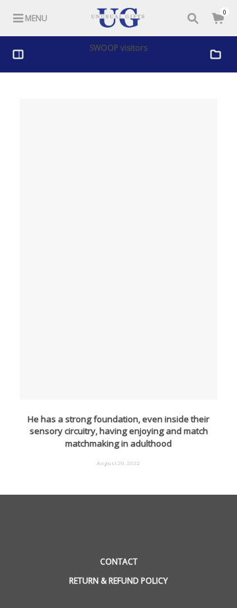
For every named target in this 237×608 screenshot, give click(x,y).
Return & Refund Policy (118, 580)
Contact (119, 561)
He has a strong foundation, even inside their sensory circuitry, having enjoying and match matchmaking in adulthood (118, 431)
